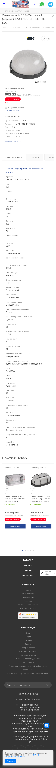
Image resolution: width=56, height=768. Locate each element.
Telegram (21, 748)
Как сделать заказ (28, 608)
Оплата (28, 644)
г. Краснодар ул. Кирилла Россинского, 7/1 (30, 719)
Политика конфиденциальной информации (28, 666)
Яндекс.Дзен (41, 748)
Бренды (28, 565)
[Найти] (52, 11)
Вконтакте (15, 748)
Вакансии (28, 601)
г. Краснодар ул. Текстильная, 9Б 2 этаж (30, 724)
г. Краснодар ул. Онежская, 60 (30, 715)
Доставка (28, 640)
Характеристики (13, 157)
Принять (10, 761)
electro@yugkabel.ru (29, 699)
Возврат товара (28, 648)
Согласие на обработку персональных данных (28, 673)
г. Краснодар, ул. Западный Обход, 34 (30, 740)
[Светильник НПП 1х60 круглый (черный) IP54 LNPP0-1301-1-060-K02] (28, 64)
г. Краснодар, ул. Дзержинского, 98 (29, 736)
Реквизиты (28, 576)
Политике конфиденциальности (22, 756)
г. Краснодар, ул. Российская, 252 (30, 728)
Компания (28, 585)
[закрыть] (54, 573)
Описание (35, 157)
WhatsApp (35, 748)
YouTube (28, 748)
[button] (22, 551)
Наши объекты (28, 594)
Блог (28, 633)
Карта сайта (28, 670)
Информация (28, 628)
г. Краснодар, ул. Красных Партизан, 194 (30, 732)
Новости (28, 590)
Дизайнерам (28, 597)
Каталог (28, 560)
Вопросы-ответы (28, 655)
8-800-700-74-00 (28, 694)
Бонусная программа (28, 651)
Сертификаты (28, 662)
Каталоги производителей (28, 659)
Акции (28, 570)
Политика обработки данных (48, 573)
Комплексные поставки (28, 605)
